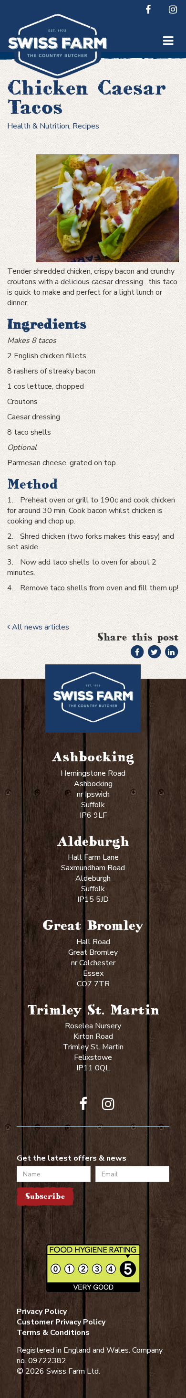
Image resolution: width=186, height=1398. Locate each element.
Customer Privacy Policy (61, 1322)
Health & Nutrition (38, 126)
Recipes (85, 126)
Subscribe (45, 1196)
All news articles (39, 627)
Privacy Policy (42, 1311)
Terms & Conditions (53, 1332)
